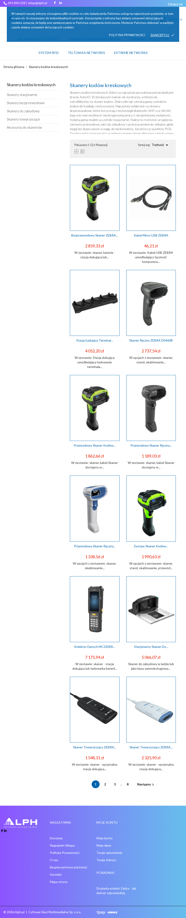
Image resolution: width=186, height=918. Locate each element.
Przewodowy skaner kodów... (94, 445)
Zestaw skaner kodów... (151, 546)
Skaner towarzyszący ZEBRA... (94, 747)
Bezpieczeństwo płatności (68, 867)
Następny (146, 784)
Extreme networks (131, 53)
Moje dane (103, 845)
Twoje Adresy (106, 860)
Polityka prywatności (127, 35)
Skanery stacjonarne (22, 95)
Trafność (161, 145)
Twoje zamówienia (109, 853)
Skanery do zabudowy (23, 111)
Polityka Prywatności (64, 853)
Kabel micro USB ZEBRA (151, 235)
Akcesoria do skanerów (24, 127)
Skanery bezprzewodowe (26, 103)
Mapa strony (59, 882)
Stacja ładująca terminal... (94, 340)
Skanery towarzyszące (23, 119)
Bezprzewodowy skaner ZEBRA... (94, 235)
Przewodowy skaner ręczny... (151, 445)
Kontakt (56, 874)
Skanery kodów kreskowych (31, 84)
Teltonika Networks (88, 51)
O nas (54, 860)
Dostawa (56, 838)
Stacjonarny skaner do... (151, 647)
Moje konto (104, 838)
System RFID (49, 53)
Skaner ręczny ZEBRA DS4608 (151, 340)
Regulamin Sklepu (62, 845)
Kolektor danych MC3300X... (94, 647)
